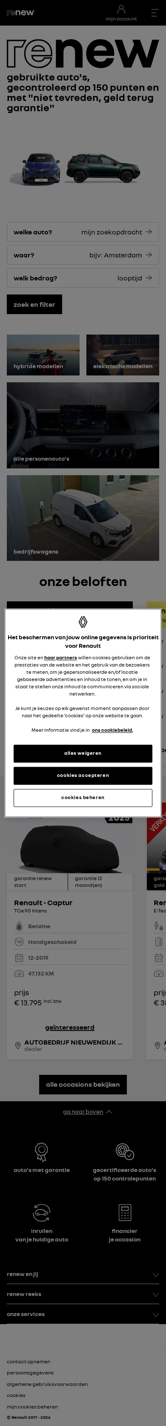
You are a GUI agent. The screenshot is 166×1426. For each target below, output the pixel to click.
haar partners (60, 658)
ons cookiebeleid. (112, 730)
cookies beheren (83, 798)
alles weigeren (83, 753)
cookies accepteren (83, 776)
